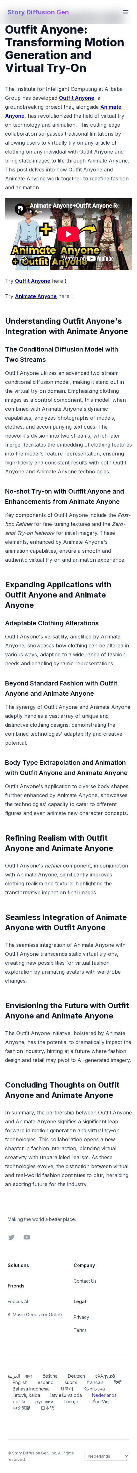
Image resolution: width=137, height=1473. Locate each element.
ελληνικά (105, 1376)
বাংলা (28, 1376)
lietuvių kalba (26, 1395)
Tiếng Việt (99, 1401)
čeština (50, 1376)
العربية (14, 1376)
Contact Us (85, 1281)
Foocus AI (18, 1301)
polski (19, 1401)
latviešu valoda (66, 1395)
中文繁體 (22, 1408)
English (20, 1382)
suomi (71, 1382)
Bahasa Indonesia (31, 1388)
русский (44, 1401)
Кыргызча (94, 1388)
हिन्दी (117, 1382)
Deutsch (76, 1376)
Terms (80, 1330)
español (46, 1382)
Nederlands (104, 1395)
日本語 (47, 1408)
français (95, 1382)
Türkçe (70, 1401)
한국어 (66, 1388)
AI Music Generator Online (35, 1314)
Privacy (81, 1317)
